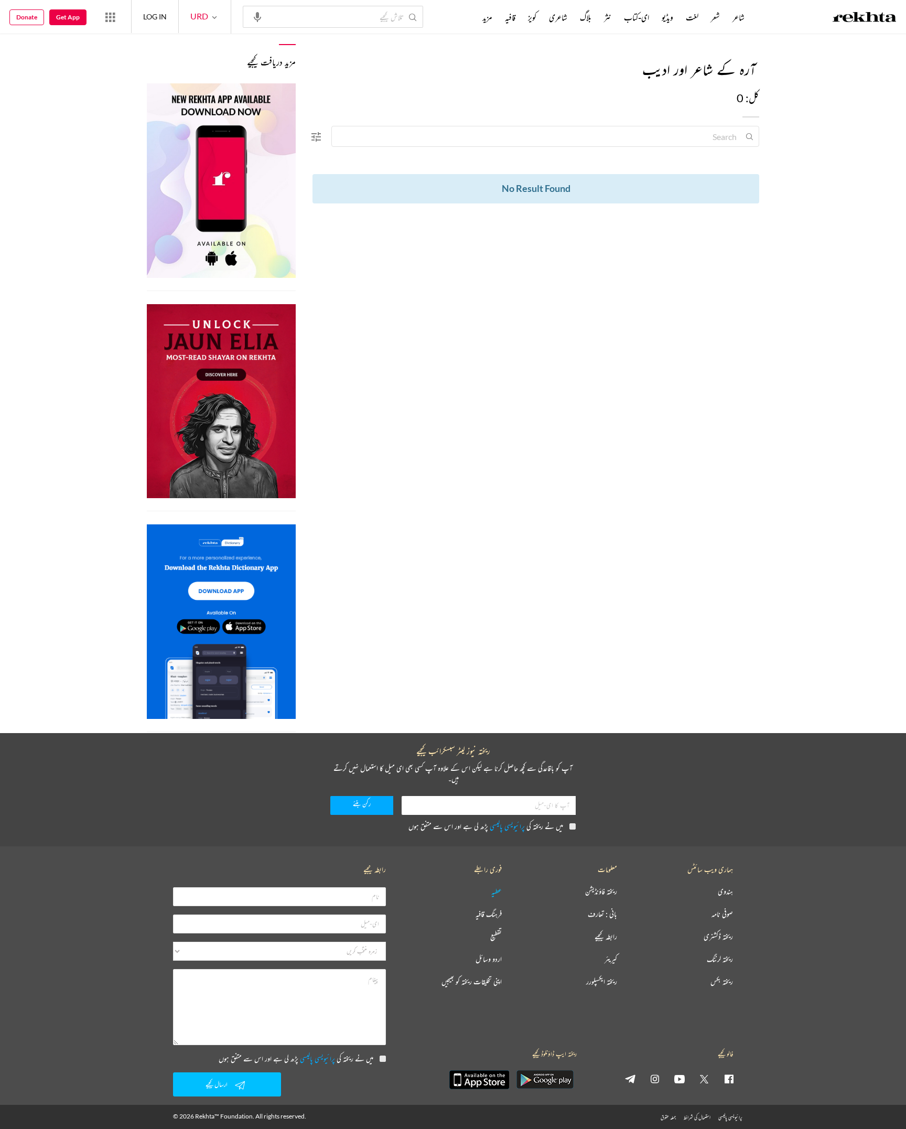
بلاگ (585, 17)
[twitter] (704, 1078)
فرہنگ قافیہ (489, 914)
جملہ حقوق (668, 1117)
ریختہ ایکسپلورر (601, 981)
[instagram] (654, 1078)
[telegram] (630, 1078)
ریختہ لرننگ (720, 959)
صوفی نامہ (722, 914)
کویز (532, 17)
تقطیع (496, 936)
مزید (487, 17)
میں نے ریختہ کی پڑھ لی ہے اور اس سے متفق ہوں (485, 826)
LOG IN (155, 16)
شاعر (738, 17)
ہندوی (725, 891)
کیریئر (611, 959)
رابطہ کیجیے (606, 936)
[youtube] (679, 1078)
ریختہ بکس (721, 981)
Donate (26, 17)
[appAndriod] (545, 1079)
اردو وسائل (489, 959)
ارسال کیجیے (217, 1084)
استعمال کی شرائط (697, 1117)
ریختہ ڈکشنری (718, 936)
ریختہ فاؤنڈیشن (601, 891)
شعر (715, 17)
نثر (607, 17)
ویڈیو (667, 17)
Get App (68, 17)
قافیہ (510, 17)
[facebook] (728, 1078)
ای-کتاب (636, 17)
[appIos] (479, 1079)
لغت (692, 17)
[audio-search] (257, 16)
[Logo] (864, 18)
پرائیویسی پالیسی (507, 826)
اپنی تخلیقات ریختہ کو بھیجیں (471, 981)
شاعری (558, 17)
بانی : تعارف (602, 914)
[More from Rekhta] (110, 16)
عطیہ (496, 891)
